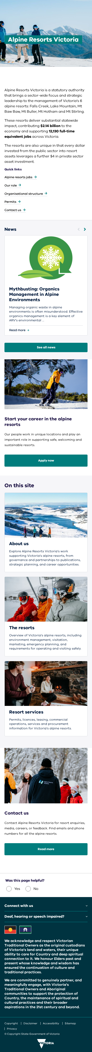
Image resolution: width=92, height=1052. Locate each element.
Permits (10, 202)
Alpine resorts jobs (18, 177)
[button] (78, 229)
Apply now (46, 460)
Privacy (12, 1029)
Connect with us (18, 906)
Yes (17, 888)
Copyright (11, 1023)
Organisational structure (23, 194)
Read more (46, 849)
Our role (10, 185)
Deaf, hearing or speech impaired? (34, 916)
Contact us (12, 210)
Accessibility (51, 1023)
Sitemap (70, 1023)
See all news (46, 347)
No (35, 888)
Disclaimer (30, 1023)
